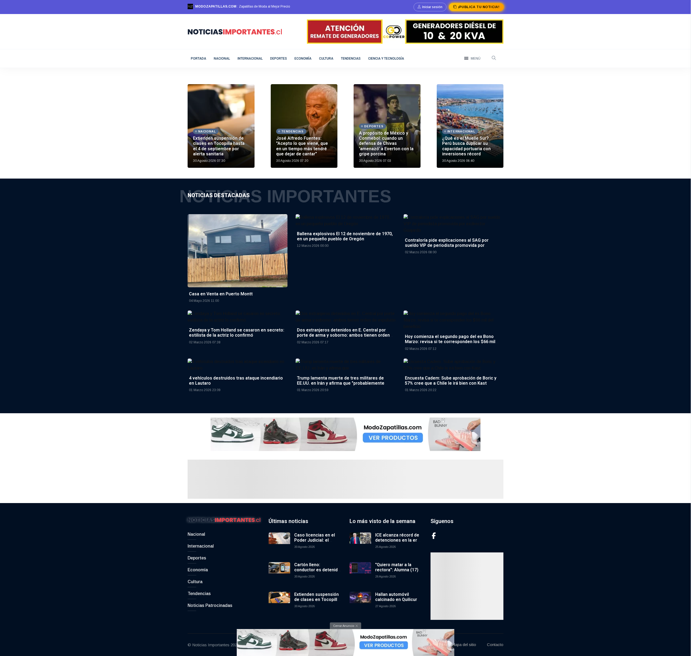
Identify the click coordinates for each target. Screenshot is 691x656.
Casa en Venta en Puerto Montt (221, 293)
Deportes (278, 58)
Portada (198, 58)
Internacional (250, 58)
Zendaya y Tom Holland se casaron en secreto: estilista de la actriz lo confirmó (236, 332)
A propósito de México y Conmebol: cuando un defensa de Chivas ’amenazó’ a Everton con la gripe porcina (386, 143)
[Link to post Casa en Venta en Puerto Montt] (237, 250)
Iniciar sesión (432, 7)
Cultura (326, 58)
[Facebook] (434, 535)
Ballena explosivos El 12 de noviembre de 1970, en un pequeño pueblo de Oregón (345, 236)
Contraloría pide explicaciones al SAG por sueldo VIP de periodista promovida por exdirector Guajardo (447, 245)
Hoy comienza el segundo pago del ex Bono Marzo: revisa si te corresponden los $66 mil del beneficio (450, 341)
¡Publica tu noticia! (478, 7)
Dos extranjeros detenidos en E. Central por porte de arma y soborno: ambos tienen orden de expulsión (343, 335)
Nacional (222, 58)
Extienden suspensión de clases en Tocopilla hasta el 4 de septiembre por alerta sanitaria (219, 146)
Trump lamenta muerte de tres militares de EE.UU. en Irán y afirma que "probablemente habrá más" (340, 383)
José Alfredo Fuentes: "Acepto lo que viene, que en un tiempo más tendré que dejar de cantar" (302, 146)
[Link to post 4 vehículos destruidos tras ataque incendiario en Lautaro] (237, 364)
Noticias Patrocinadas (210, 605)
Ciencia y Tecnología (386, 58)
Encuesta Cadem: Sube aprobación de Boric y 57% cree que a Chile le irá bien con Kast (450, 380)
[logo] (235, 31)
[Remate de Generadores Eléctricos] (405, 31)
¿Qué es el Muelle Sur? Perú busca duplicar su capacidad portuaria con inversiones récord (466, 146)
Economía (302, 58)
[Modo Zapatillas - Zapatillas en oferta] (345, 434)
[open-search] (494, 58)
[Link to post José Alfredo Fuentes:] (304, 126)
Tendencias (351, 58)
